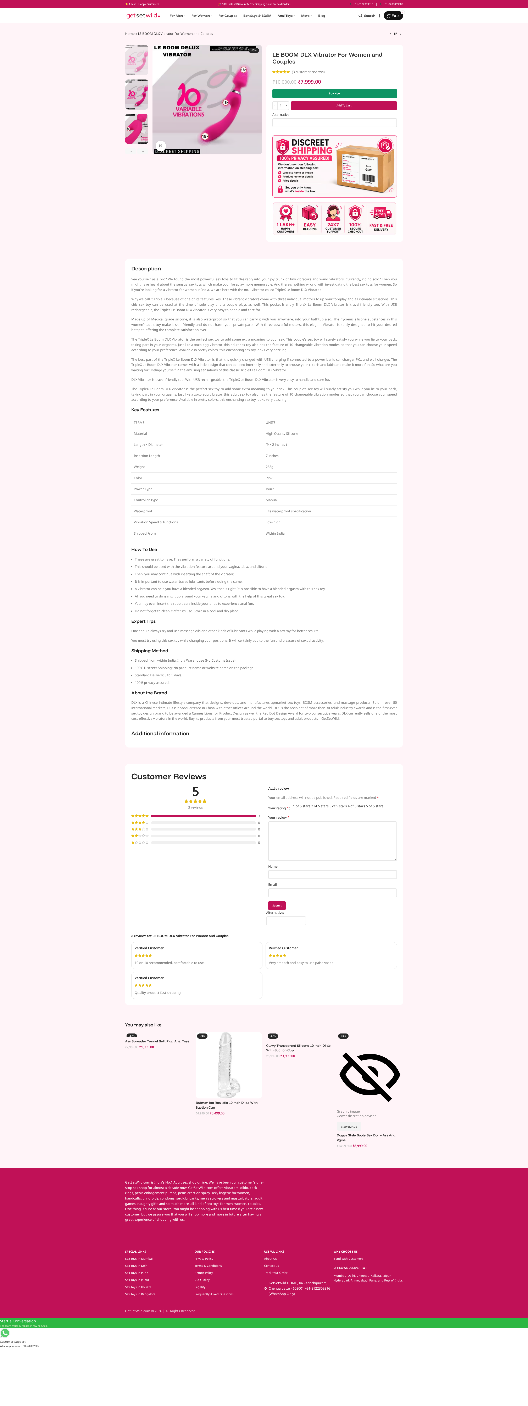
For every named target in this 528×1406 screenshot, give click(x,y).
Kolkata (375, 1276)
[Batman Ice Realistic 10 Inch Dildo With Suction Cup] (229, 1065)
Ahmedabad (359, 1280)
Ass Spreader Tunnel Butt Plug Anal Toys (157, 1041)
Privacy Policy (204, 1259)
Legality (200, 1287)
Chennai (362, 1276)
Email (272, 884)
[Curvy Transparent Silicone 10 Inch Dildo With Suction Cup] (299, 1036)
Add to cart (344, 105)
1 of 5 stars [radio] (301, 806)
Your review (278, 817)
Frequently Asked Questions (214, 1294)
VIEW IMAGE (349, 1127)
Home (130, 33)
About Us (270, 1259)
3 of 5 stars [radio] (338, 806)
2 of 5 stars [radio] (320, 806)
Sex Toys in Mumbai (139, 1259)
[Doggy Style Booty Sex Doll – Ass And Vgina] (370, 1036)
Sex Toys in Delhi (136, 1266)
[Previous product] (390, 34)
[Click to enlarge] (161, 146)
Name (273, 866)
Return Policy (204, 1273)
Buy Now (334, 93)
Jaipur (386, 1276)
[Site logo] (143, 15)
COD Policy (202, 1280)
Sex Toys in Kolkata (138, 1287)
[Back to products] (395, 34)
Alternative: (281, 114)
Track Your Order (276, 1273)
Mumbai (339, 1276)
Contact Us (271, 1266)
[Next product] (400, 34)
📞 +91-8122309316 (361, 4)
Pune (372, 1280)
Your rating (278, 808)
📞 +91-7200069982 (391, 4)
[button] (130, 151)
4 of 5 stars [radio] (356, 806)
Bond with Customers (348, 1259)
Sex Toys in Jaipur (137, 1280)
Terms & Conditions (208, 1266)
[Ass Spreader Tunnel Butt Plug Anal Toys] (158, 1034)
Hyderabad (341, 1280)
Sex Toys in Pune (136, 1273)
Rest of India (393, 1280)
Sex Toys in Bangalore (140, 1294)
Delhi (351, 1276)
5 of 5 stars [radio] (374, 806)
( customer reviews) (308, 72)
